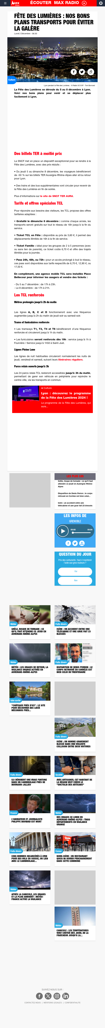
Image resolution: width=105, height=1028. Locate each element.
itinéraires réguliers (70, 360)
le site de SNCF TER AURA (56, 196)
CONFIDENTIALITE (73, 1003)
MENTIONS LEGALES (53, 1003)
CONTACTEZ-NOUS (32, 1003)
